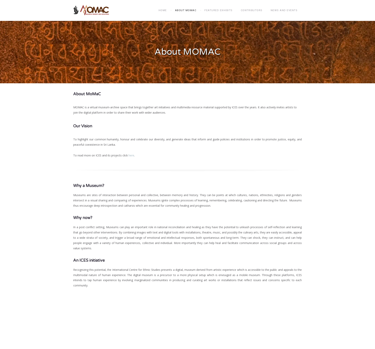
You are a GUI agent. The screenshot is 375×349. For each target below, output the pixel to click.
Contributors (251, 10)
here (131, 155)
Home (163, 10)
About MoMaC (185, 10)
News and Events (284, 10)
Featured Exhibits (218, 10)
